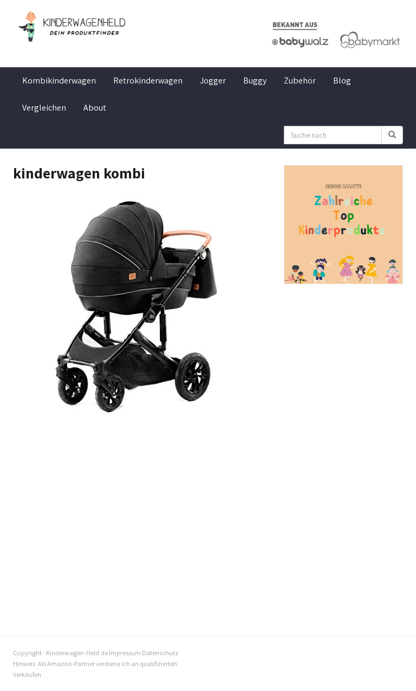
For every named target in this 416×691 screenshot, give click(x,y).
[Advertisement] (140, 512)
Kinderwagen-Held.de (77, 652)
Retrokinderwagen (148, 80)
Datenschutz (160, 652)
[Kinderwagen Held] (72, 26)
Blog (342, 80)
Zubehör (300, 80)
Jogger (213, 80)
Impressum (125, 652)
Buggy (254, 80)
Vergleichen (44, 107)
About (94, 107)
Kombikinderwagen (59, 80)
